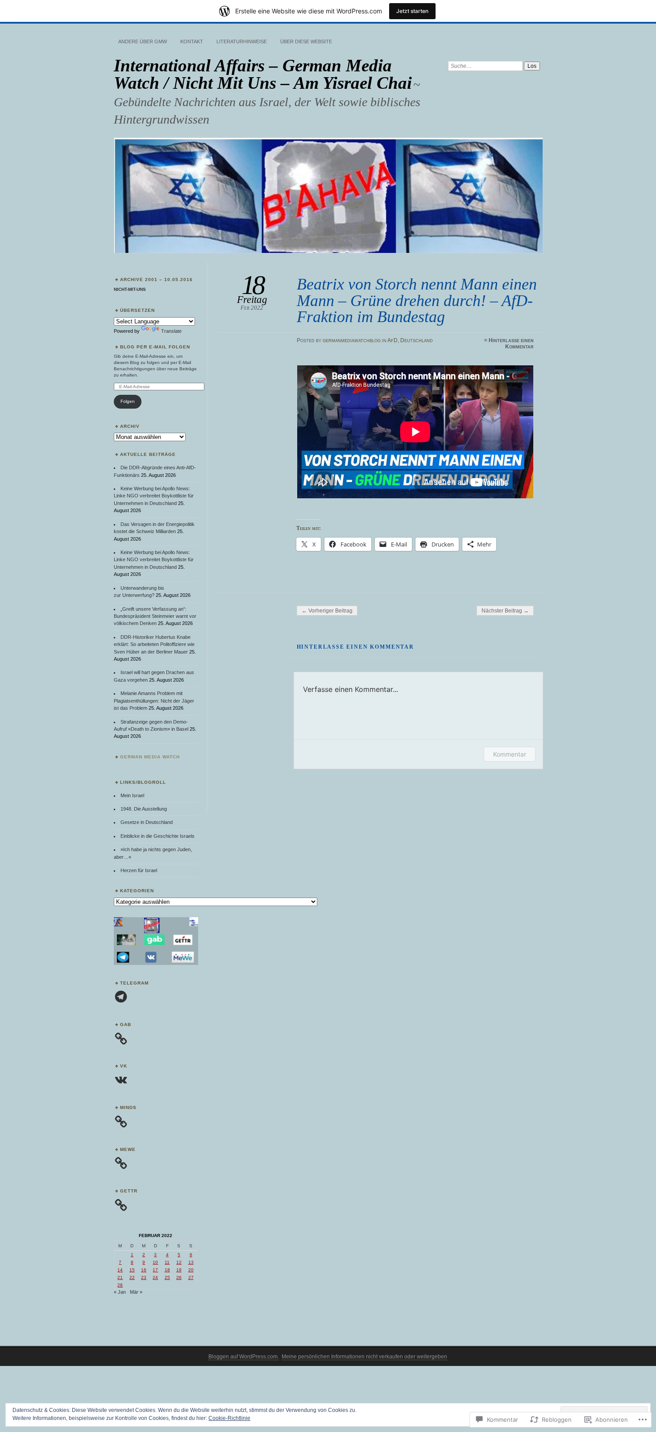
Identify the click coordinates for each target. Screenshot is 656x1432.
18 (167, 1269)
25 (167, 1277)
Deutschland (416, 340)
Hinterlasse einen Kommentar (511, 343)
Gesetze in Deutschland (146, 822)
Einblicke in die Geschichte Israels (157, 836)
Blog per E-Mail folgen (155, 346)
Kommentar (509, 754)
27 (191, 1277)
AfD (392, 340)
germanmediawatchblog (352, 340)
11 (167, 1262)
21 (120, 1277)
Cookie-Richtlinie (229, 1418)
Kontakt (191, 41)
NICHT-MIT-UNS (130, 289)
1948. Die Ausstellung (143, 808)
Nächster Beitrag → (505, 611)
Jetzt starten (412, 11)
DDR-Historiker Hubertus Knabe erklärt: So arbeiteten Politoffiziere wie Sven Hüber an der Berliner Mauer (154, 644)
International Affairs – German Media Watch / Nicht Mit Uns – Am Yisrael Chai (263, 74)
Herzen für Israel (138, 870)
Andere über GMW (142, 41)
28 (120, 1285)
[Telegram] (121, 996)
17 (155, 1269)
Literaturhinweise (241, 41)
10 (155, 1262)
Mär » (136, 1292)
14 (120, 1269)
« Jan (120, 1292)
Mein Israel (132, 795)
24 (155, 1277)
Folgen (127, 401)
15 (132, 1269)
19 (179, 1269)
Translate (171, 331)
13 (191, 1262)
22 (132, 1277)
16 (143, 1269)
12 (179, 1262)
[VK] (121, 1080)
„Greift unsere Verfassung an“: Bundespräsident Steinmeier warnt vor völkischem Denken (155, 616)
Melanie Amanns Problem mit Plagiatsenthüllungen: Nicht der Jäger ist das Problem (154, 701)
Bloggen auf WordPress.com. (243, 1356)
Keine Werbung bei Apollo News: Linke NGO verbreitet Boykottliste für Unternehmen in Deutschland (154, 496)
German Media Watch (150, 756)
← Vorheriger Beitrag (327, 611)
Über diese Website (306, 41)
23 (143, 1277)
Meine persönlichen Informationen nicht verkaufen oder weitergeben (364, 1356)
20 (191, 1269)
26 (179, 1277)
